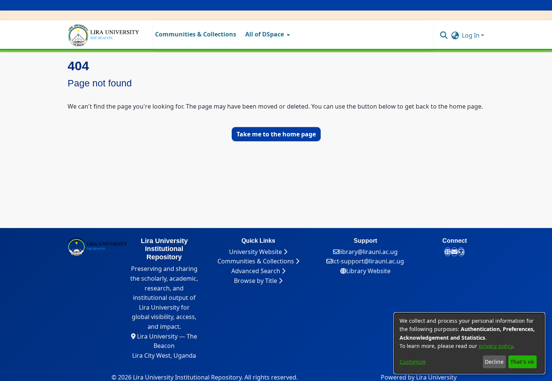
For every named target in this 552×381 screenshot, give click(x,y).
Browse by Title (256, 281)
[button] (443, 34)
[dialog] (469, 343)
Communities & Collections (256, 261)
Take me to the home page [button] (276, 134)
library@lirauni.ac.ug (368, 252)
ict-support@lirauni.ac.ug (368, 261)
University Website (256, 252)
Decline (494, 361)
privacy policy (496, 345)
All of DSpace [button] (264, 34)
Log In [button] (471, 35)
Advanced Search (256, 271)
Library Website (368, 271)
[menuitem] (267, 34)
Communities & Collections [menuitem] (195, 34)
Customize (413, 361)
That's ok (522, 361)
